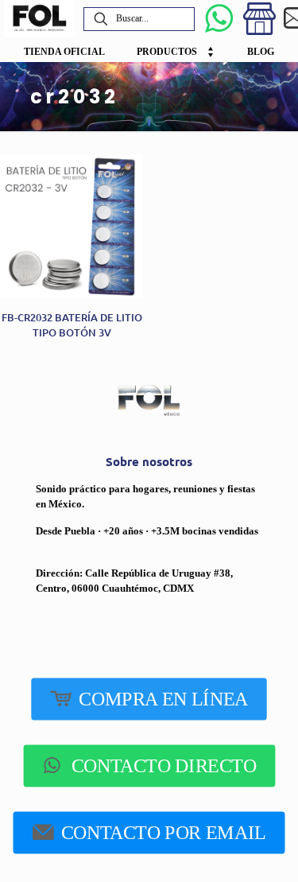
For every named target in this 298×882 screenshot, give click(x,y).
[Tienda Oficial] (259, 19)
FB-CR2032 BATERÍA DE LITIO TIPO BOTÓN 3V (72, 325)
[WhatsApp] (219, 19)
